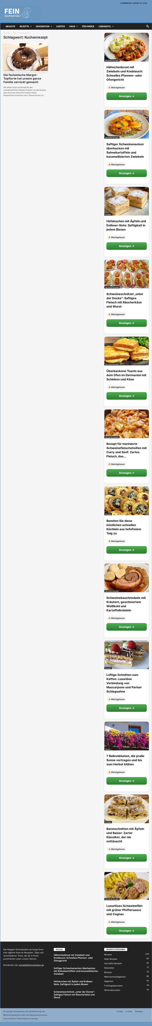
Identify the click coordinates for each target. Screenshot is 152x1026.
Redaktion (139, 1011)
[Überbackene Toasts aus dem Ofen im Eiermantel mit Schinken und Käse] (126, 351)
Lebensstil (105, 26)
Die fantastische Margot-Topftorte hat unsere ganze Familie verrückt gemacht (22, 78)
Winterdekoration (112, 990)
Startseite (6, 33)
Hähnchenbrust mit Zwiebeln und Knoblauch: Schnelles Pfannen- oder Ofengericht (73, 958)
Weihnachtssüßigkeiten (115, 977)
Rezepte (24, 26)
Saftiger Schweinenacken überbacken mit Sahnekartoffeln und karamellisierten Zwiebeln (76, 971)
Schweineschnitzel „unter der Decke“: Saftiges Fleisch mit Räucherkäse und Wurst (74, 994)
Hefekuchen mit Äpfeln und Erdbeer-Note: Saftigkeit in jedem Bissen (126, 225)
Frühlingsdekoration (113, 985)
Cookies (129, 1011)
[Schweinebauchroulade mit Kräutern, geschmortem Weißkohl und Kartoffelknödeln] (126, 577)
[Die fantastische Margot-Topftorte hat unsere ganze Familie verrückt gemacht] (25, 57)
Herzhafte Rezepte (112, 60)
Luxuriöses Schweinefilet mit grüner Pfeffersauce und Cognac (124, 910)
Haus (72, 26)
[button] (147, 26)
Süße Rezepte (110, 959)
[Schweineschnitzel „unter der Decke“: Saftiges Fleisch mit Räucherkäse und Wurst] (126, 274)
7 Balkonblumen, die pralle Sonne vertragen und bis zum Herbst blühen (125, 760)
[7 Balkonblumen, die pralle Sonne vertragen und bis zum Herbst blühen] (126, 736)
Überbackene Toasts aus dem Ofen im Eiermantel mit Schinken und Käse (126, 375)
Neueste (10, 26)
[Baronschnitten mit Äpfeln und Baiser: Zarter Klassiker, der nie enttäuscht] (126, 808)
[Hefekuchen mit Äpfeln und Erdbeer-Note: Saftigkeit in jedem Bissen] (126, 201)
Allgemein (108, 981)
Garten (60, 26)
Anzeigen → (126, 96)
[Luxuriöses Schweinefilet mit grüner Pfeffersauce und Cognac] (126, 885)
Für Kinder (88, 26)
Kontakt (120, 1011)
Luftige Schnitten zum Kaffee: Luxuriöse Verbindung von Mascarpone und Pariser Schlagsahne (124, 683)
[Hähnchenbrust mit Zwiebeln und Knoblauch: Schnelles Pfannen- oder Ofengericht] (126, 47)
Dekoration (42, 26)
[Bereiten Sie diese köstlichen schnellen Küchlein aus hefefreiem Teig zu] (126, 500)
